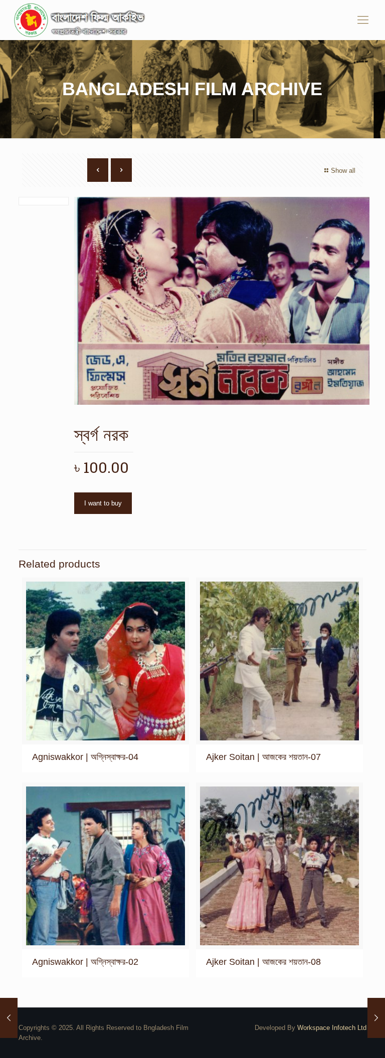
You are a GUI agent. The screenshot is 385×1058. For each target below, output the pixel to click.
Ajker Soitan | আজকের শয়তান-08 (263, 962)
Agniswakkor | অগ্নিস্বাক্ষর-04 (85, 757)
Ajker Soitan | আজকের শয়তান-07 (263, 757)
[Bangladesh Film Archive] (81, 20)
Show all (343, 170)
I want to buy (103, 503)
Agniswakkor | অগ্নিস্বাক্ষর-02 (85, 962)
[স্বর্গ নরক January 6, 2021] (9, 1018)
